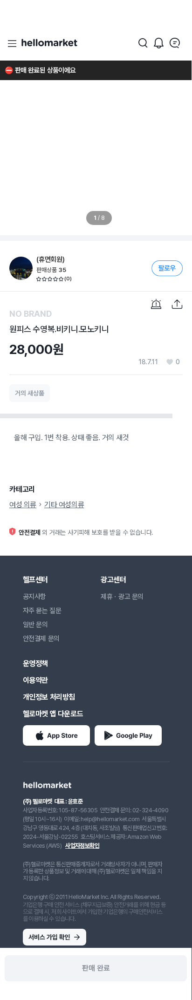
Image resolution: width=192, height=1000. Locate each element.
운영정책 (35, 663)
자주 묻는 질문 (42, 610)
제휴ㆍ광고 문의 (122, 596)
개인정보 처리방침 (49, 697)
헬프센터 (35, 579)
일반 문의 (35, 624)
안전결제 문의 (41, 638)
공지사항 (34, 596)
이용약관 (35, 680)
